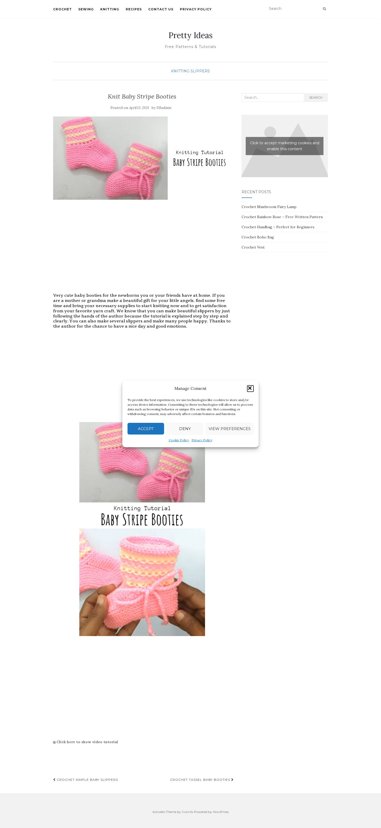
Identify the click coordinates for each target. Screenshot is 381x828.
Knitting (109, 9)
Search (315, 97)
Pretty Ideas (190, 35)
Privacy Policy (202, 440)
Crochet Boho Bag (258, 237)
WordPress (221, 812)
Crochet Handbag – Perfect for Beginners (278, 227)
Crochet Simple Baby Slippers (87, 780)
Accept (146, 428)
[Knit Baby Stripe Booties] (142, 158)
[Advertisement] (142, 251)
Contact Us (160, 9)
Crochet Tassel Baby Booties (200, 780)
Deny (185, 428)
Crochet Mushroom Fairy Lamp (269, 206)
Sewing (86, 9)
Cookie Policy (179, 440)
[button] (250, 388)
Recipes (134, 9)
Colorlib (187, 812)
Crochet (62, 9)
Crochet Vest (253, 247)
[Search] (324, 9)
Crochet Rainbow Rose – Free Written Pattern (282, 217)
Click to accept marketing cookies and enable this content (284, 146)
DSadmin (164, 108)
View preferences (230, 428)
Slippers (200, 71)
